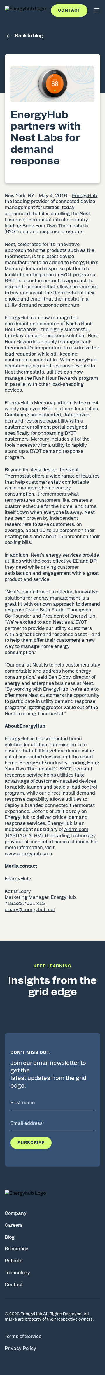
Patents (13, 1261)
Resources (16, 1249)
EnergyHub (84, 195)
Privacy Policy (20, 1348)
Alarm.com (76, 829)
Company (16, 1213)
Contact (69, 10)
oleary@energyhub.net (30, 909)
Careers (13, 1225)
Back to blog (29, 35)
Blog (10, 1237)
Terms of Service (23, 1336)
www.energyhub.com (28, 853)
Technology (17, 1272)
